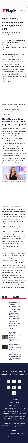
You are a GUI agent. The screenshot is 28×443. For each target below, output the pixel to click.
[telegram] (14, 393)
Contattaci (23, 426)
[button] (21, 11)
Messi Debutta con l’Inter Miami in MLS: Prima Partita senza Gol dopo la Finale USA (15, 356)
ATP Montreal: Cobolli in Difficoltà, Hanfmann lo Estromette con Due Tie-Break (15, 325)
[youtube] (19, 381)
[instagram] (8, 381)
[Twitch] (19, 387)
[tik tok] (14, 387)
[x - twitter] (8, 387)
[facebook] (14, 381)
